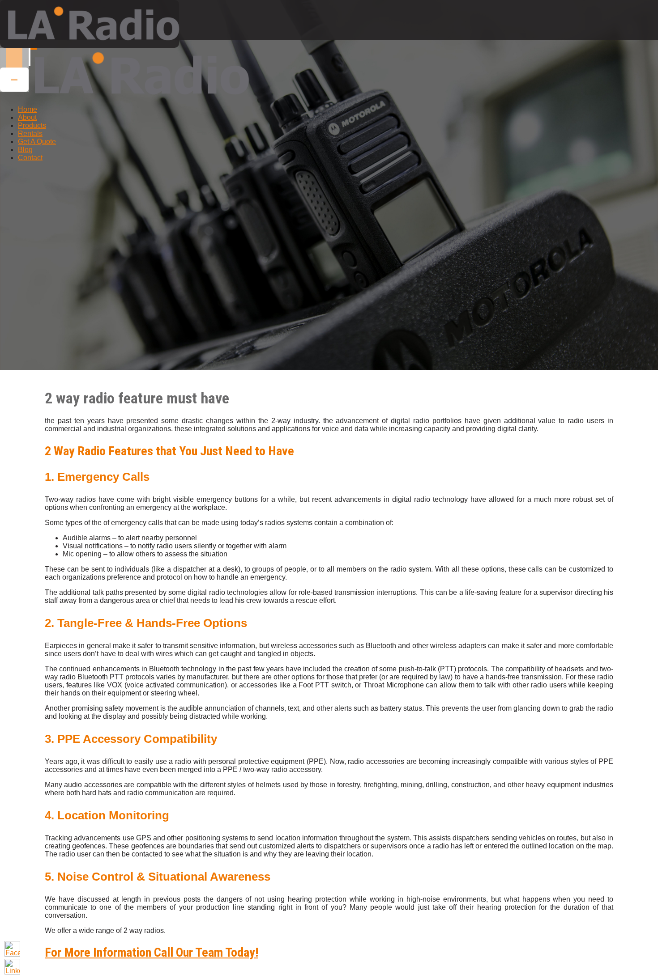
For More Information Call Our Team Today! (151, 952)
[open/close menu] (33, 49)
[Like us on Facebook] (12, 949)
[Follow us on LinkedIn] (12, 967)
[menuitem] (27, 109)
